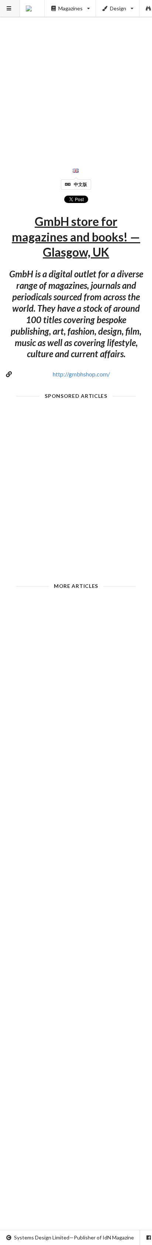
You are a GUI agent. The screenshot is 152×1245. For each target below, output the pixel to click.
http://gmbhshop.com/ (81, 374)
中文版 (80, 184)
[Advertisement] (76, 76)
